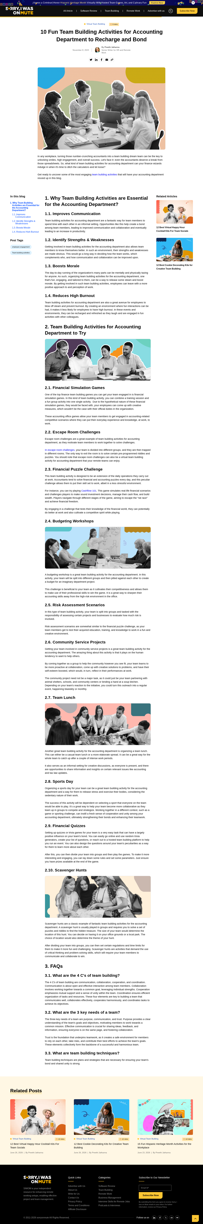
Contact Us (73, 1197)
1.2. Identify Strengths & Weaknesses (25, 222)
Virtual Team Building (96, 24)
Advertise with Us (76, 1186)
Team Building (112, 11)
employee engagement (21, 247)
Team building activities (21, 253)
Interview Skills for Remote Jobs (114, 1201)
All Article (68, 11)
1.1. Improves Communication (23, 215)
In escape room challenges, (60, 450)
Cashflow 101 (88, 490)
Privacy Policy (75, 1201)
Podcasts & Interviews (109, 1205)
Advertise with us (156, 11)
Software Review (88, 11)
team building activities (105, 174)
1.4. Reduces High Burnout (27, 232)
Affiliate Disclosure (77, 1209)
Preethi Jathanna (112, 47)
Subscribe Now (187, 11)
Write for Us (74, 1194)
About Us (72, 1190)
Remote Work (133, 11)
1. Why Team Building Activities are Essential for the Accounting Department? (25, 206)
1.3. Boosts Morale (22, 228)
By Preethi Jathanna (34, 1152)
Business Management (109, 1197)
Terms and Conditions (78, 1205)
